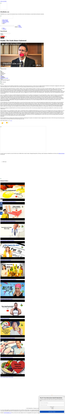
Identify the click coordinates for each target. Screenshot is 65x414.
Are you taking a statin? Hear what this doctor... (8, 221)
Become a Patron (5, 20)
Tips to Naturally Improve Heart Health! (6, 377)
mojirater (11, 120)
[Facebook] (1, 203)
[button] (52, 398)
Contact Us (4, 22)
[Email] (1, 211)
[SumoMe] (1, 213)
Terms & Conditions (5, 21)
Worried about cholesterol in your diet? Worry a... (8, 201)
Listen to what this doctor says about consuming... (8, 279)
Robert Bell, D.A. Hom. (4, 78)
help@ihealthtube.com (7, 412)
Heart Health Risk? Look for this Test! (6, 357)
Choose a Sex (52, 406)
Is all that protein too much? (4, 318)
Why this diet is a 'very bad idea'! (5, 260)
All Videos (20, 27)
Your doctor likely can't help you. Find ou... (7, 240)
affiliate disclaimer (61, 153)
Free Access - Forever (52, 411)
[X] (1, 208)
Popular (19, 26)
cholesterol (2, 76)
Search (1, 33)
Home (19, 25)
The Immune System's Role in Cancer (6, 299)
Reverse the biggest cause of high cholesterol (7, 338)
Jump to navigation (3, 1)
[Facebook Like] (1, 205)
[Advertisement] (18, 158)
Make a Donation (5, 19)
